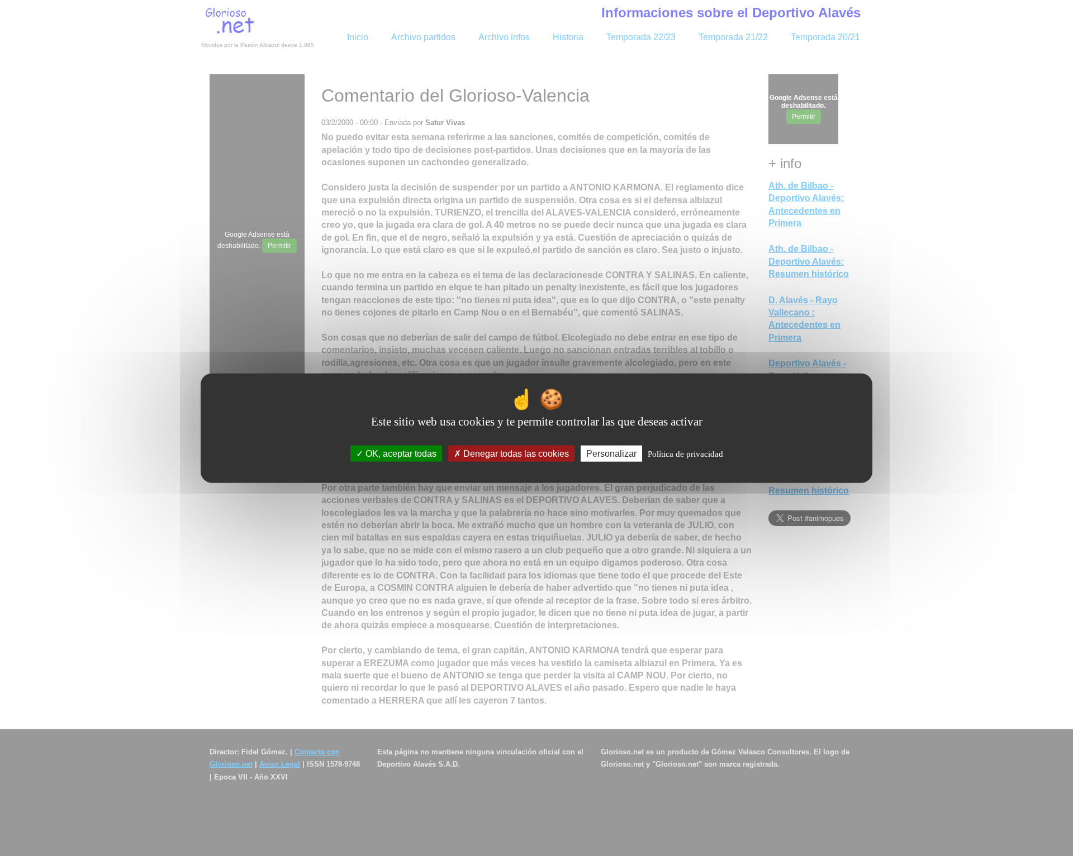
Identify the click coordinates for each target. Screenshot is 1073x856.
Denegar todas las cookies (515, 453)
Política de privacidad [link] (685, 453)
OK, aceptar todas (399, 453)
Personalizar (611, 453)
